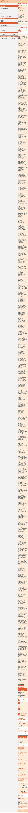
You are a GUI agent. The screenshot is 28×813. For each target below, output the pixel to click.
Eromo (19, 3)
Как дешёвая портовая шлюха (22, 714)
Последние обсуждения (6, 16)
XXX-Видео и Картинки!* (21, 775)
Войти (3, 4)
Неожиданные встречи (21, 705)
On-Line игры (4, 25)
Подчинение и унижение (23, 690)
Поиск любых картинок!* (21, 768)
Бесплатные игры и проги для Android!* (22, 779)
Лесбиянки (24, 3)
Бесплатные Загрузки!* (21, 771)
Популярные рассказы (6, 11)
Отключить (24, 792)
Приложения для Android (6, 27)
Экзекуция (21, 685)
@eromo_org (23, 798)
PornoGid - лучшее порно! (22, 753)
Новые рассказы (4, 8)
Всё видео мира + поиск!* (22, 764)
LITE (25, 783)
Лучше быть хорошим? (22, 710)
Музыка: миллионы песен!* (22, 760)
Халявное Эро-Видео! (22, 756)
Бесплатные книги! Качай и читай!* (21, 748)
